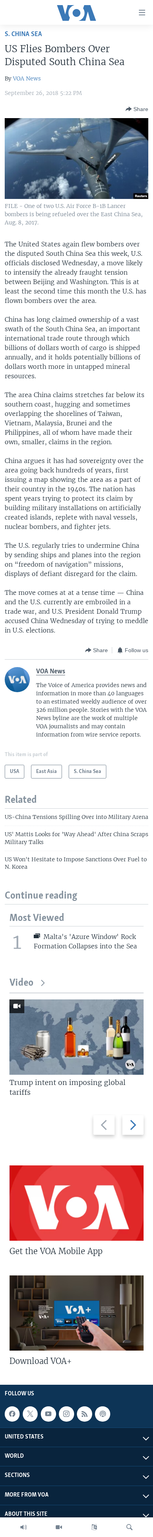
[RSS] (84, 1414)
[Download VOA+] (76, 1313)
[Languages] (94, 1527)
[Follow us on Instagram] (66, 1414)
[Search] (129, 1527)
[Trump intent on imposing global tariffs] (76, 1037)
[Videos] (59, 1527)
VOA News (27, 78)
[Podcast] (102, 1414)
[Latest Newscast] (23, 1527)
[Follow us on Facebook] (12, 1414)
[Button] (137, 109)
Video (21, 983)
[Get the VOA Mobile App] (76, 1203)
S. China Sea (23, 34)
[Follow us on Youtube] (48, 1414)
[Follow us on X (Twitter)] (30, 1414)
